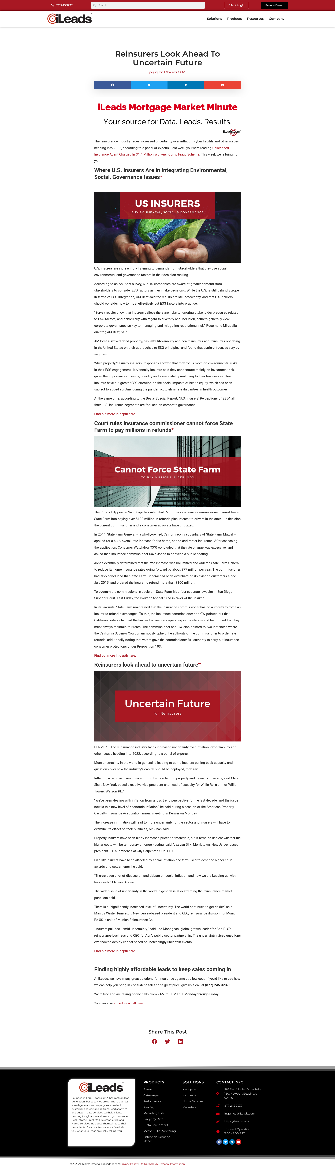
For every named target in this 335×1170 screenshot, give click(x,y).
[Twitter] (225, 1142)
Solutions (214, 19)
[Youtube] (238, 1142)
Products (234, 19)
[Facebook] (219, 1142)
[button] (112, 85)
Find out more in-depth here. (115, 414)
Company (276, 19)
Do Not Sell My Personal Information (162, 1163)
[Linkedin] (232, 1142)
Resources (255, 19)
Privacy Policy (129, 1163)
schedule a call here (128, 1003)
